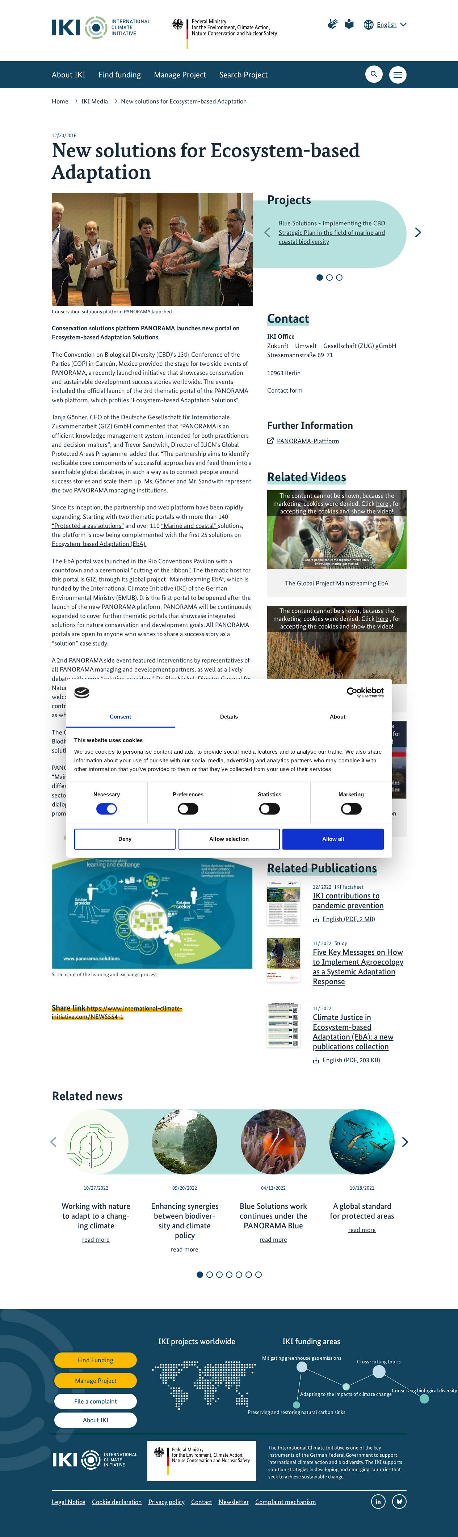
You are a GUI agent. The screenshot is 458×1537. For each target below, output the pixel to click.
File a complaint (95, 1401)
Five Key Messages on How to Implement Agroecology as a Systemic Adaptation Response (358, 966)
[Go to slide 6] (248, 1274)
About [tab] (338, 717)
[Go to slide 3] (339, 277)
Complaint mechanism (285, 1502)
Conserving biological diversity (424, 1390)
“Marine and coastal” (189, 525)
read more (96, 1239)
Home (60, 101)
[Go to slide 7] (258, 1274)
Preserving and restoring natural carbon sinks (296, 1412)
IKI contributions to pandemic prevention (348, 900)
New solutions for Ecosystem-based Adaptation (184, 101)
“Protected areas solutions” (88, 525)
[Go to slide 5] (239, 1274)
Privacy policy (166, 1502)
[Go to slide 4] (229, 1274)
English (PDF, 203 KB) (351, 1060)
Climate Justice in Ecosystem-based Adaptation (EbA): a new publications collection (353, 1031)
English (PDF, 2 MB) (349, 919)
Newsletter (234, 1502)
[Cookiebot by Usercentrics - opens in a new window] (352, 692)
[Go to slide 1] (319, 277)
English (387, 24)
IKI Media (94, 101)
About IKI (68, 75)
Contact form (285, 390)
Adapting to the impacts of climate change (346, 1394)
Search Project (243, 75)
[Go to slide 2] (329, 277)
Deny (124, 839)
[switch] (188, 809)
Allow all (333, 839)
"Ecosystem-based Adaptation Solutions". (184, 400)
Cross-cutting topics (379, 1361)
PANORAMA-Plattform (308, 441)
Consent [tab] (120, 717)
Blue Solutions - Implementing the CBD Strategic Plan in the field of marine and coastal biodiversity (332, 232)
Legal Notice (68, 1502)
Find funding (119, 75)
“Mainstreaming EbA (194, 579)
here (382, 503)
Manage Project (180, 75)
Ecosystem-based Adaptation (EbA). (99, 543)
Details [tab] (229, 717)
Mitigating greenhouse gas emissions (301, 1358)
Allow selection (229, 839)
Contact (201, 1502)
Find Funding (95, 1360)
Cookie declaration (117, 1502)
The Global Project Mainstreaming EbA (336, 583)
